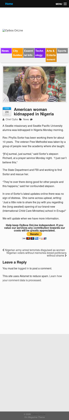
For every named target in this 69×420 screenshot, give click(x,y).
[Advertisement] (28, 309)
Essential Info (28, 53)
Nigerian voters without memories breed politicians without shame (36, 254)
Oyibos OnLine (38, 414)
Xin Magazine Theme (34, 417)
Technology (39, 53)
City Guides (17, 53)
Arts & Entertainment (51, 55)
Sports (62, 51)
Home (9, 4)
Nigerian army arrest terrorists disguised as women (34, 250)
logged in (23, 268)
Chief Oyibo (11, 119)
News (5, 51)
